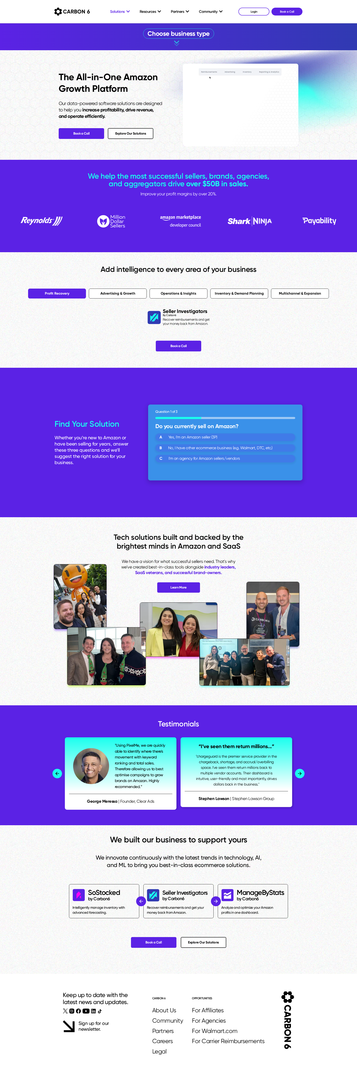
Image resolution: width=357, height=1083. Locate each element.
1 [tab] (57, 293)
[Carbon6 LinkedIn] (93, 1011)
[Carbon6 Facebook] (78, 1011)
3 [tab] (179, 293)
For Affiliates (208, 1010)
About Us (164, 1010)
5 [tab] (300, 293)
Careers (162, 1041)
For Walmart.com (215, 1030)
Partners (163, 1030)
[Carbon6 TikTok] (99, 1011)
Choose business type (179, 33)
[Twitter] (65, 1011)
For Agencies (209, 1020)
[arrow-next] (300, 773)
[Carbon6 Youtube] (86, 1011)
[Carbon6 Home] (287, 1020)
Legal (159, 1051)
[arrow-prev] (57, 773)
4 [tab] (239, 293)
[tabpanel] (178, 317)
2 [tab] (118, 293)
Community (167, 1020)
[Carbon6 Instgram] (71, 1011)
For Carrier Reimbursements (229, 1041)
